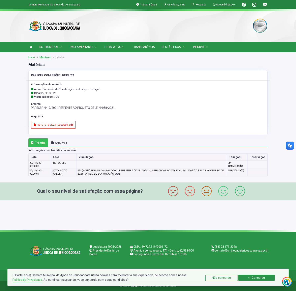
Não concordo (221, 278)
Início (31, 57)
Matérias (45, 57)
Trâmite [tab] (40, 142)
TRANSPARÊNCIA (143, 47)
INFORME (199, 47)
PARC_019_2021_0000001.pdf (54, 124)
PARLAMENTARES (81, 47)
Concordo (258, 278)
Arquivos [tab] (61, 142)
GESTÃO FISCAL (172, 47)
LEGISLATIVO (113, 47)
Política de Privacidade (27, 280)
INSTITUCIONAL (49, 47)
